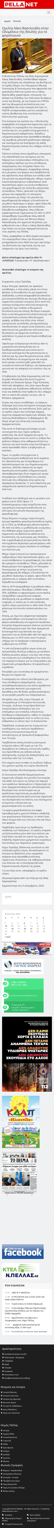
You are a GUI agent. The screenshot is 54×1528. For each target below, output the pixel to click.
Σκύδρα (6, 1451)
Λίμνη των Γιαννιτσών (11, 1413)
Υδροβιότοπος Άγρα (11, 1481)
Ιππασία (7, 1368)
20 (25, 928)
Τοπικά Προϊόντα (10, 1437)
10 (6, 926)
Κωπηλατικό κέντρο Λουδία (15, 1354)
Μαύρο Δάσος (9, 1491)
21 (31, 928)
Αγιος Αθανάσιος (10, 1409)
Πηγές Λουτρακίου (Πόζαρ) (14, 1488)
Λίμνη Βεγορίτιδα (10, 1484)
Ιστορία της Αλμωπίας (12, 1399)
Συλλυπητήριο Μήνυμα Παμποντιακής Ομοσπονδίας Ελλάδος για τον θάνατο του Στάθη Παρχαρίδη (25, 1311)
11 (12, 926)
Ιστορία (6, 1430)
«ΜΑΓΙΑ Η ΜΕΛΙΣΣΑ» (20, 1292)
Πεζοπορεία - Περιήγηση (14, 1357)
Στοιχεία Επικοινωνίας (14, 1524)
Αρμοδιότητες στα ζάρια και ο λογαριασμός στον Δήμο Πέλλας (21, 1319)
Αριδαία (6, 1454)
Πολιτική (17, 21)
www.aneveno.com (9, 1511)
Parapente (8, 1371)
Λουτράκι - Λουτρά (10, 1477)
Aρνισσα (6, 1458)
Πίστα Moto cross (11, 1375)
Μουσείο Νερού (9, 1402)
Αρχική (7, 21)
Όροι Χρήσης (35, 1515)
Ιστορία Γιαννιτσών (10, 1396)
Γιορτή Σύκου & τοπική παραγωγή (27, 1303)
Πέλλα (5, 1444)
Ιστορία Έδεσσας (10, 1392)
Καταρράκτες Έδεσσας (12, 1474)
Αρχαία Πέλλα (8, 1434)
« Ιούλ (8, 936)
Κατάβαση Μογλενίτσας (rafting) (17, 1378)
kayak (6, 1364)
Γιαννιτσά (7, 1441)
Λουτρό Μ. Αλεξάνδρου (12, 1406)
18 (12, 928)
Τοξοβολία (8, 1361)
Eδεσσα (6, 1461)
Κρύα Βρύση (8, 1448)
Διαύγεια (8, 1515)
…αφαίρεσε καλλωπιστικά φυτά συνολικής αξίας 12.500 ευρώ (22, 1326)
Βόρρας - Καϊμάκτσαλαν (12, 1470)
